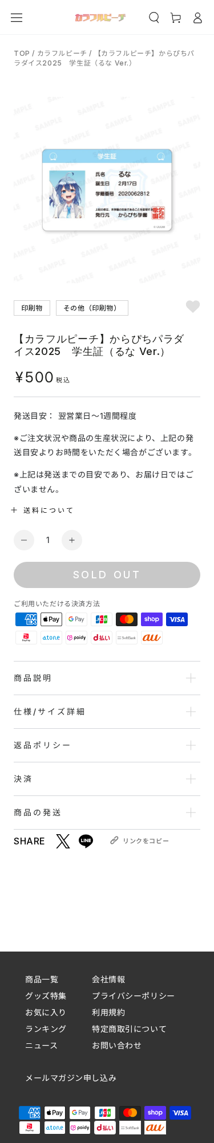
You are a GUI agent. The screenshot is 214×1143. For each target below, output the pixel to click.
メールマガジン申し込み (70, 1078)
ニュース (41, 1045)
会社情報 (108, 979)
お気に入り (46, 1012)
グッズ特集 (46, 996)
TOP (23, 53)
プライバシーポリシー (133, 996)
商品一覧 (41, 979)
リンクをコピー (146, 841)
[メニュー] (16, 17)
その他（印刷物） (92, 307)
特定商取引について (129, 1029)
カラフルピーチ (62, 53)
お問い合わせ (117, 1045)
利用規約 (108, 1012)
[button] (154, 17)
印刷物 (32, 307)
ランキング (46, 1029)
